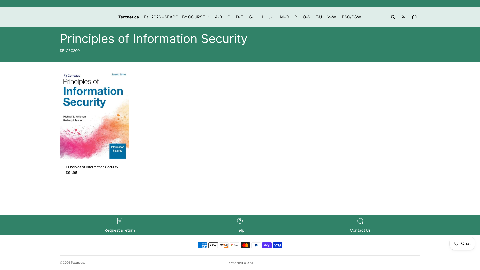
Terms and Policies (240, 263)
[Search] (393, 17)
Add (125, 150)
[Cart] (414, 17)
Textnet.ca (78, 262)
